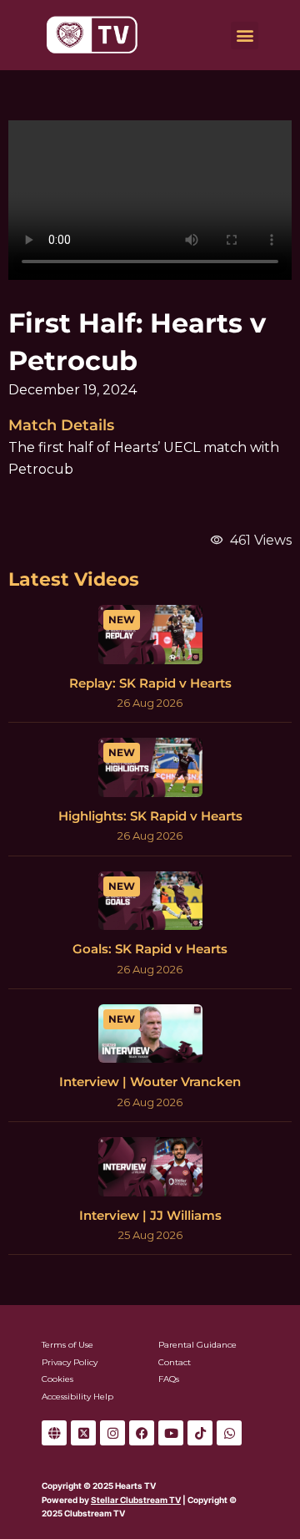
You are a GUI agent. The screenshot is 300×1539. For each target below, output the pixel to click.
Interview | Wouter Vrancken (150, 1081)
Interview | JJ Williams (150, 1215)
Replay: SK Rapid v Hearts (150, 683)
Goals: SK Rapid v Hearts (150, 949)
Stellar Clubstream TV (136, 1500)
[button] (244, 35)
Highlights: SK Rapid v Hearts (150, 816)
